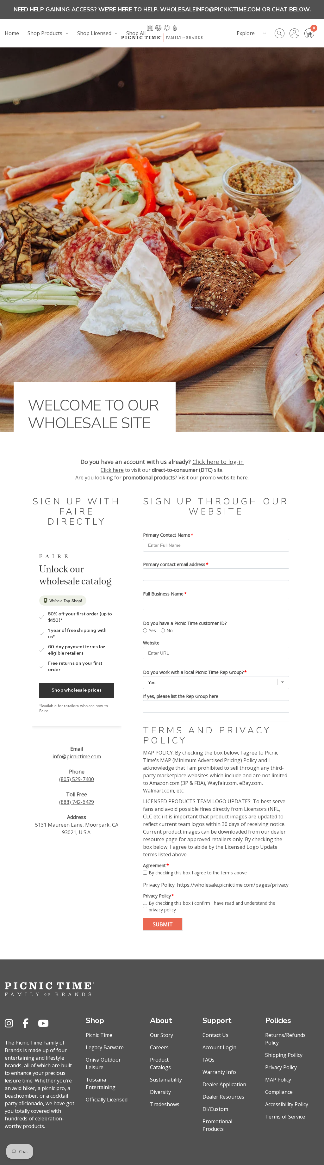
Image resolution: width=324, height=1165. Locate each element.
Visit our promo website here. (213, 477)
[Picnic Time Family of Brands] (161, 33)
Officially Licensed (107, 1099)
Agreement (154, 865)
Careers (159, 1047)
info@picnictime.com (77, 756)
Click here (112, 469)
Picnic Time (99, 1035)
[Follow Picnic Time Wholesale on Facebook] (25, 1023)
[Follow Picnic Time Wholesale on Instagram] (9, 1023)
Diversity (160, 1091)
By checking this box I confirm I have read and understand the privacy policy (212, 906)
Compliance (279, 1091)
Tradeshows (164, 1104)
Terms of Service (285, 1116)
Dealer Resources (223, 1096)
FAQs (208, 1059)
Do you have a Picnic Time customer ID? (185, 623)
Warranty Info (219, 1072)
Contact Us (215, 1035)
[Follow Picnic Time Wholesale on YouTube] (43, 1023)
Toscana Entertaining (100, 1083)
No (169, 630)
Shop (95, 1020)
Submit (163, 924)
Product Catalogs (160, 1063)
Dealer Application (224, 1084)
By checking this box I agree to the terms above (198, 873)
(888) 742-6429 (76, 801)
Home (12, 33)
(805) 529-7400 (76, 779)
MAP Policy (278, 1079)
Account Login (219, 1047)
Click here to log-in (218, 461)
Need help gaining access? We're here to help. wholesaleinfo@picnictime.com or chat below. (162, 9)
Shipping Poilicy (283, 1054)
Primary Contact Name (166, 535)
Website (151, 643)
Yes (152, 630)
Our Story (161, 1035)
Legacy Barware (105, 1047)
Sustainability (166, 1079)
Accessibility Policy (286, 1104)
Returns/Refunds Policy (285, 1039)
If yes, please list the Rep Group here (180, 696)
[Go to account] (297, 33)
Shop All (136, 33)
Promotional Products (217, 1125)
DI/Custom (215, 1109)
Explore (246, 33)
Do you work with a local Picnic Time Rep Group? (193, 672)
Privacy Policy (157, 896)
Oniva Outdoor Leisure (103, 1063)
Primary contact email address (174, 564)
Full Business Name (163, 594)
